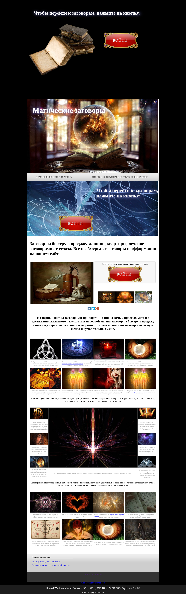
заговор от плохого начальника (139, 392)
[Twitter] (93, 308)
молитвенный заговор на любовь (54, 177)
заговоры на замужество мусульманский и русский (120, 177)
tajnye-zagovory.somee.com (93, 574)
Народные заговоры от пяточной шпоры (51, 565)
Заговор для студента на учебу (46, 561)
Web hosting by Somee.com (93, 583)
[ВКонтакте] (89, 308)
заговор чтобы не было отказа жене (72, 363)
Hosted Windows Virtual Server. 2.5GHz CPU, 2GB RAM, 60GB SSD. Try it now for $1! (93, 588)
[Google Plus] (97, 308)
